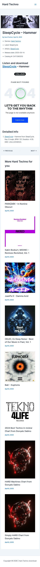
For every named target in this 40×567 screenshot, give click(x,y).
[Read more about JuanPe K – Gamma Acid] (20, 278)
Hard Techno (10, 4)
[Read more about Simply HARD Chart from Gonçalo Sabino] (20, 513)
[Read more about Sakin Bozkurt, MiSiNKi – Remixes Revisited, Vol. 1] (20, 232)
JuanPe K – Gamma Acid (16, 296)
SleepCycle (14, 49)
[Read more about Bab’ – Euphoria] (20, 367)
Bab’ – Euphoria (12, 385)
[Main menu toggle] (35, 4)
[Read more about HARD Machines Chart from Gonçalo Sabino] (20, 459)
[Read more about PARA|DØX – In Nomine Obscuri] (20, 185)
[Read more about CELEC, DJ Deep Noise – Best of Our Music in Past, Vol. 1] (20, 320)
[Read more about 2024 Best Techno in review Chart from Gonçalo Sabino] (20, 410)
